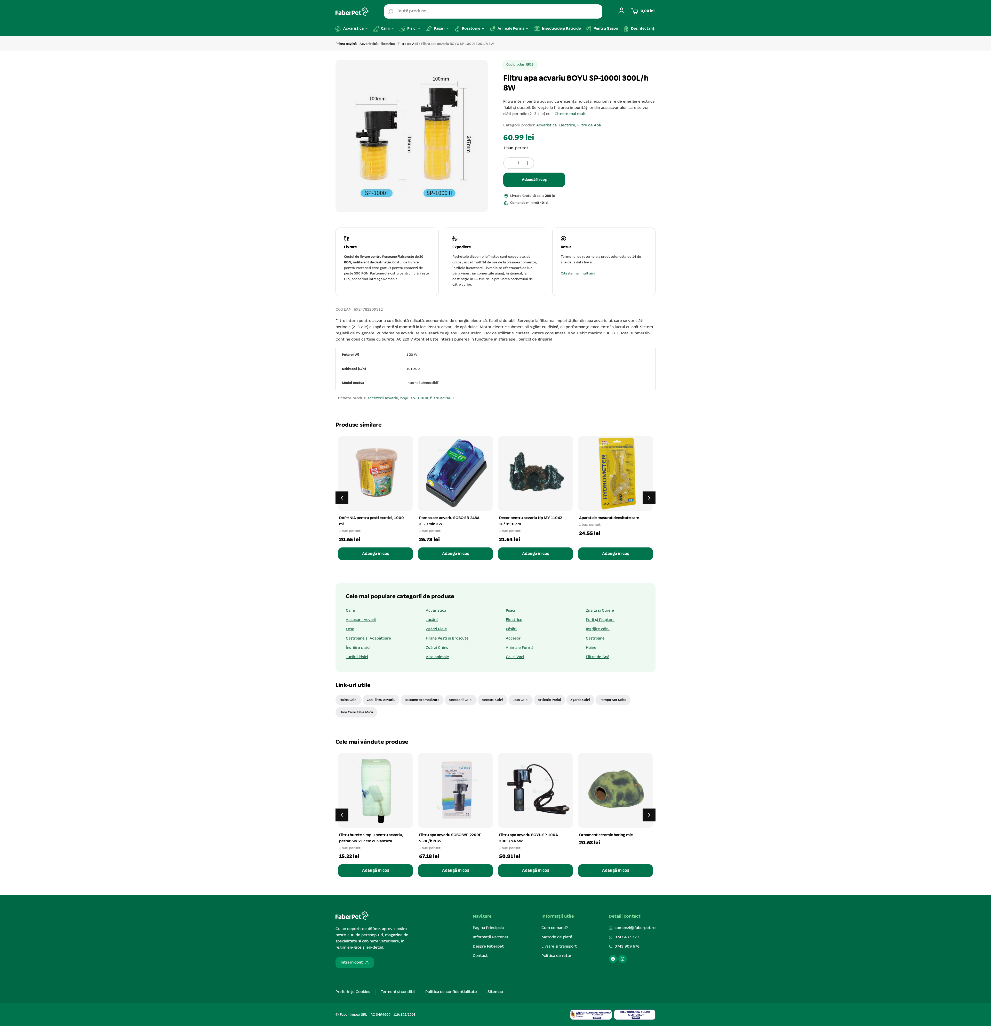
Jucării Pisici (357, 657)
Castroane (595, 638)
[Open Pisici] (419, 29)
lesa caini (521, 700)
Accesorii (514, 638)
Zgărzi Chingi (438, 648)
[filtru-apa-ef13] (411, 136)
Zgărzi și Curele (600, 611)
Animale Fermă (519, 648)
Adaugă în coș (534, 180)
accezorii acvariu (382, 398)
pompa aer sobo (613, 700)
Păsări (511, 629)
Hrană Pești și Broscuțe (447, 638)
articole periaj (549, 700)
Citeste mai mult (570, 114)
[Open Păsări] (447, 29)
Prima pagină (346, 44)
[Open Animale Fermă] (527, 29)
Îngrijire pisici (358, 648)
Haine (591, 648)
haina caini (348, 700)
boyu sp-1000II (414, 398)
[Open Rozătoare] (483, 29)
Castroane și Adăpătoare (368, 638)
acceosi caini (492, 700)
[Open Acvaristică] (366, 29)
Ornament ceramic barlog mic (606, 835)
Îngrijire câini (598, 629)
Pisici (510, 611)
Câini (350, 611)
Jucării (432, 620)
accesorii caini (461, 700)
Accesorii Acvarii (361, 620)
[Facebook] (613, 959)
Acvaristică (368, 44)
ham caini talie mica (356, 712)
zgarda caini (580, 700)
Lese (350, 629)
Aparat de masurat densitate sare (609, 518)
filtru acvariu (442, 398)
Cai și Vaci (515, 657)
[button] (649, 497)
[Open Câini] (392, 29)
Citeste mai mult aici (578, 274)
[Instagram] (622, 959)
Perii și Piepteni (600, 620)
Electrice (387, 44)
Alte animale (437, 657)
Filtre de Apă (408, 44)
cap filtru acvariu (381, 700)
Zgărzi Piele (436, 629)
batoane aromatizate (422, 700)
